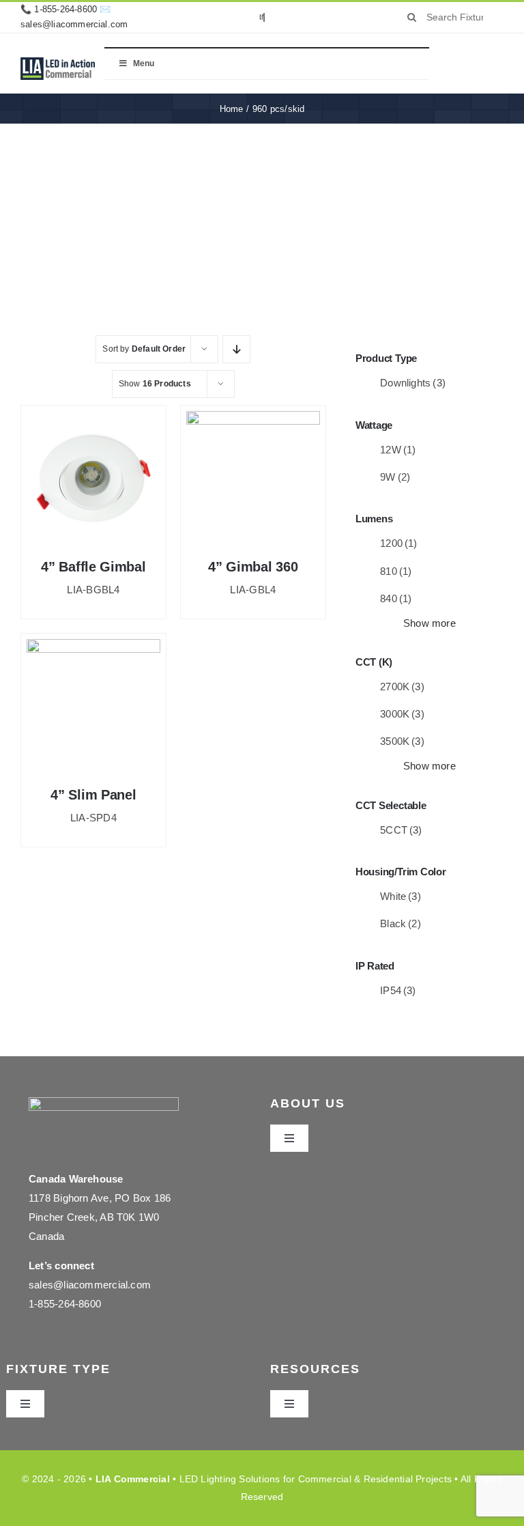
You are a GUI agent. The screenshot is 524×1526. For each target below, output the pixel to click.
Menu (143, 63)
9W (395, 477)
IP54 (398, 990)
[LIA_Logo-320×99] (57, 62)
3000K (402, 714)
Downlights (413, 382)
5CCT (401, 830)
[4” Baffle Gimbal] (93, 478)
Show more (429, 623)
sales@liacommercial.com (74, 24)
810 (395, 571)
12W (398, 449)
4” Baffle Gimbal (93, 566)
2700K (402, 686)
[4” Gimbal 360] (253, 478)
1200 (399, 543)
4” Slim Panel (93, 794)
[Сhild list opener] (454, 383)
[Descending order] (236, 349)
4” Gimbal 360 (252, 566)
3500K (402, 741)
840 (395, 598)
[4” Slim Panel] (93, 706)
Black (400, 923)
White (400, 896)
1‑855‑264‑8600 (65, 9)
